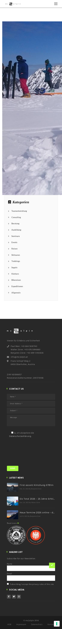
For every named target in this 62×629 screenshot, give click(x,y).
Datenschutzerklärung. (20, 436)
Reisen (14, 248)
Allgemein (15, 292)
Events (14, 242)
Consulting (16, 217)
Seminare (15, 236)
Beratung (15, 223)
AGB (9, 624)
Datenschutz (37, 624)
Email (9, 573)
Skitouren (15, 255)
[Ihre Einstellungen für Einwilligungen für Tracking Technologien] (57, 624)
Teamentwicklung (19, 211)
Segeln (14, 267)
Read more (12, 523)
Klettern (15, 274)
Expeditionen (17, 286)
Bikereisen (16, 280)
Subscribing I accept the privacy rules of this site (32, 584)
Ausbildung (16, 230)
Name (9, 564)
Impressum (21, 624)
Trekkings (15, 261)
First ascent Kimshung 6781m (36, 485)
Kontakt (51, 624)
